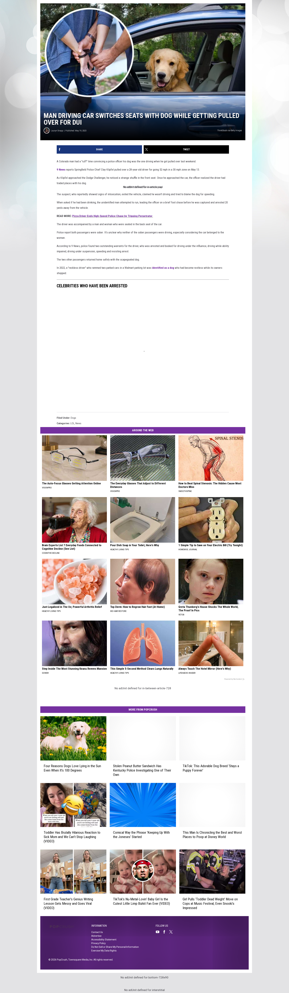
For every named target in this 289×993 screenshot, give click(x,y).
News (78, 423)
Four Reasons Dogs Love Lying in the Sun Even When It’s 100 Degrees (72, 768)
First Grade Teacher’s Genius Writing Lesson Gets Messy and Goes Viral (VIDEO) (68, 903)
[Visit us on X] (172, 932)
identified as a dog (163, 267)
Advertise (96, 936)
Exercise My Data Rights (104, 950)
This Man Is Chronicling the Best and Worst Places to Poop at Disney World (212, 834)
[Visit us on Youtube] (159, 932)
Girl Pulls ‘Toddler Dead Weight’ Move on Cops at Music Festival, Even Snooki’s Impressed (210, 903)
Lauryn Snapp (57, 130)
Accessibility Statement (103, 939)
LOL (72, 423)
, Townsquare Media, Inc (79, 959)
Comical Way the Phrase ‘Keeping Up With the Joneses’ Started (141, 834)
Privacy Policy (98, 943)
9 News (61, 169)
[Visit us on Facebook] (165, 932)
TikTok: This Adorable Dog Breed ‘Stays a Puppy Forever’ (211, 768)
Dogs (73, 418)
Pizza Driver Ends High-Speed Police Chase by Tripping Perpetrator (112, 216)
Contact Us (97, 932)
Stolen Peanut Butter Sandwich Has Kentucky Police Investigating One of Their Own (142, 770)
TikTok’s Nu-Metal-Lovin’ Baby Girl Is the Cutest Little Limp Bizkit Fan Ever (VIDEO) (141, 901)
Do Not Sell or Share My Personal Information (115, 947)
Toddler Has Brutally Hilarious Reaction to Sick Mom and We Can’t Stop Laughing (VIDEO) (72, 836)
